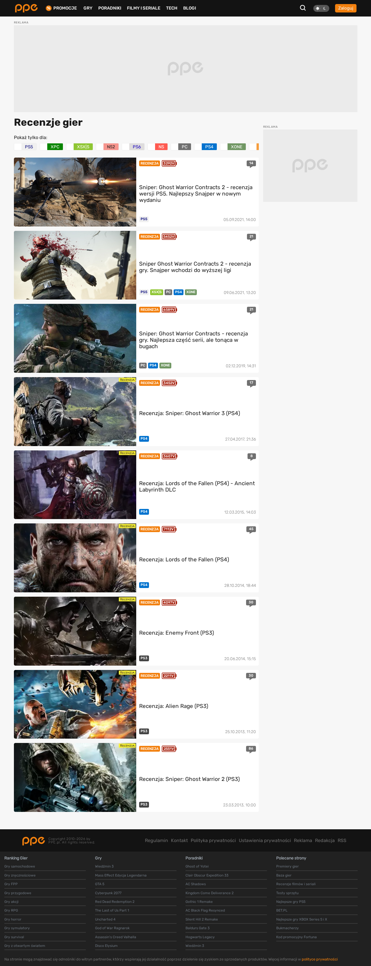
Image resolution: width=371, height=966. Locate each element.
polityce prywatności (320, 959)
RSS (342, 840)
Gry (87, 8)
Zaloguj (345, 8)
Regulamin (156, 840)
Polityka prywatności (213, 840)
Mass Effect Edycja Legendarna (121, 875)
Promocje (65, 8)
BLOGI (189, 8)
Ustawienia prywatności (265, 840)
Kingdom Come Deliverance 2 (210, 893)
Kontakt (179, 840)
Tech (171, 8)
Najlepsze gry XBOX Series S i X (301, 919)
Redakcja (325, 840)
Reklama (303, 840)
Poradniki (109, 8)
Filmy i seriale (143, 8)
